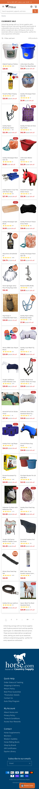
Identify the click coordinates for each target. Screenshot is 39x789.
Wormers (7, 736)
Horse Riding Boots (11, 742)
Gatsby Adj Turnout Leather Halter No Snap (28, 380)
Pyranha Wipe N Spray (10, 94)
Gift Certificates (10, 748)
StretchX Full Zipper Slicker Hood (26, 191)
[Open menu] (3, 6)
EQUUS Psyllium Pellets (10, 64)
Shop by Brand (10, 745)
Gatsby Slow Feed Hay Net (27, 508)
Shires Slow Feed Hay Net (9, 572)
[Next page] (33, 619)
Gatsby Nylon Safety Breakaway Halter (26, 317)
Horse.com (16, 779)
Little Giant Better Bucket (26, 159)
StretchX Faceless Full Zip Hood (27, 540)
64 (27, 619)
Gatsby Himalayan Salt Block (10, 223)
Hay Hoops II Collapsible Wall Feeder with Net (10, 317)
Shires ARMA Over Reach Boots (10, 349)
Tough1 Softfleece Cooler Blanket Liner (9, 380)
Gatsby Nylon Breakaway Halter (8, 127)
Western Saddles (10, 739)
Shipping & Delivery (12, 685)
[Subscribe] (29, 763)
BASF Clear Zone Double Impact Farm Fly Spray (27, 572)
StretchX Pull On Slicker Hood (10, 412)
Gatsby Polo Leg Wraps (10, 443)
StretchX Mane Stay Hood (26, 444)
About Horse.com (11, 712)
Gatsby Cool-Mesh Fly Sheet (27, 349)
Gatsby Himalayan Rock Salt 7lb (28, 255)
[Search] (35, 11)
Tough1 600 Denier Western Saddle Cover (10, 540)
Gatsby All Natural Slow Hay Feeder (28, 127)
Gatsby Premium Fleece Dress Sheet (28, 223)
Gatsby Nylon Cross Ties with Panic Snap (10, 191)
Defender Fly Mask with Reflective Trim (10, 508)
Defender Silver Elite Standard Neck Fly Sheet (27, 413)
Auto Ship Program (11, 701)
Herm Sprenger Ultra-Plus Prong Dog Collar (10, 287)
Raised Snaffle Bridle (27, 286)
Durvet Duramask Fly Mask (9, 476)
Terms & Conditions (12, 718)
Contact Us (8, 698)
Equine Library (10, 751)
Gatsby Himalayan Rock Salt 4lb (28, 95)
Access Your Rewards (12, 721)
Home (4, 16)
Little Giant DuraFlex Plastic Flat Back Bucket (28, 65)
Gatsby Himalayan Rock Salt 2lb (10, 159)
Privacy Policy (9, 715)
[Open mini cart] (36, 6)
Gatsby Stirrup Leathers (10, 603)
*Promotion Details (11, 695)
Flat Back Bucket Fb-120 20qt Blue (28, 476)
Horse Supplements (12, 732)
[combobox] (19, 11)
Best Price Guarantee (12, 692)
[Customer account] (31, 6)
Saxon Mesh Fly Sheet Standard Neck (27, 604)
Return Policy (9, 688)
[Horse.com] (10, 6)
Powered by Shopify (24, 779)
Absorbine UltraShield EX (10, 255)
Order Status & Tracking (13, 682)
